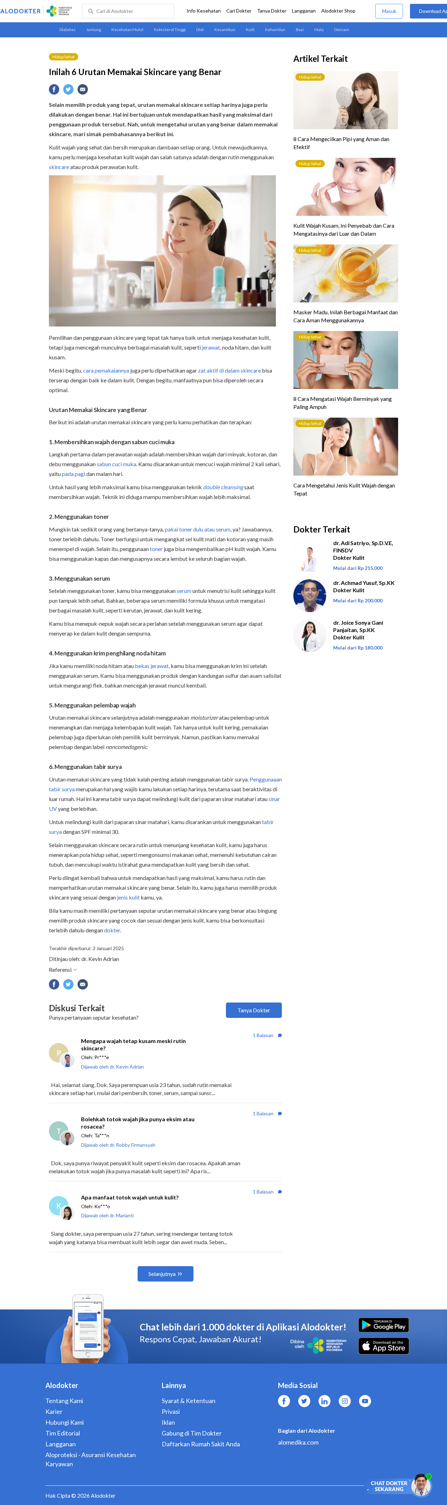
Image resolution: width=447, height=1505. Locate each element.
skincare (59, 166)
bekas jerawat (152, 665)
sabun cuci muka (116, 464)
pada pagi (73, 473)
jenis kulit (128, 897)
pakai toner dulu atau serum (197, 529)
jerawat (211, 347)
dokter (112, 930)
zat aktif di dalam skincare (229, 370)
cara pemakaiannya (106, 370)
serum (184, 590)
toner (156, 548)
